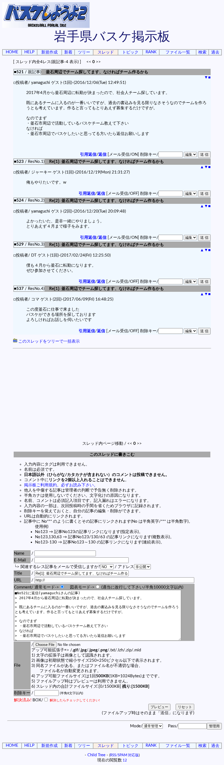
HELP (29, 52)
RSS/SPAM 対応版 (124, 755)
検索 (202, 52)
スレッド (106, 52)
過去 (215, 52)
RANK (151, 52)
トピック (130, 52)
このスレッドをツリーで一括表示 (48, 341)
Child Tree (96, 755)
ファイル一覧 (178, 52)
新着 (68, 52)
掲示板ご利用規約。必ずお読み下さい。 (61, 485)
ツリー (84, 52)
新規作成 (49, 52)
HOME (12, 52)
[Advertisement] (112, 391)
